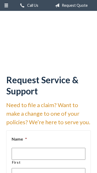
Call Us (32, 5)
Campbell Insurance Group (48, 38)
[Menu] (6, 5)
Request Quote (74, 5)
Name (19, 132)
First (16, 156)
